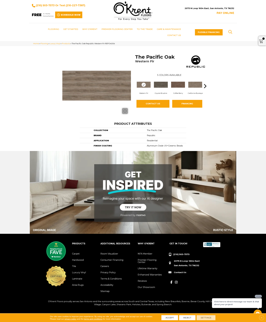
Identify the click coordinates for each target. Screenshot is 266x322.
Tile (74, 266)
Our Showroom (146, 287)
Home (36, 44)
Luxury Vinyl (55, 44)
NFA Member (145, 253)
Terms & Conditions (111, 278)
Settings (206, 317)
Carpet (76, 253)
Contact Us (153, 103)
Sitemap (105, 291)
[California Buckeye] (195, 84)
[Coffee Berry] (178, 84)
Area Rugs (78, 285)
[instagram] (176, 282)
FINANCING (187, 103)
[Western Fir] (143, 84)
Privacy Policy (108, 272)
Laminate (77, 278)
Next (205, 82)
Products (66, 44)
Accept (170, 317)
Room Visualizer (109, 253)
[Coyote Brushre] (160, 84)
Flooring (44, 44)
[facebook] (171, 282)
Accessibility (106, 285)
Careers (104, 266)
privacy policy (70, 319)
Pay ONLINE (225, 13)
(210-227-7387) (75, 5)
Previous (134, 82)
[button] (209, 32)
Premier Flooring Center (147, 261)
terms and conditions (93, 319)
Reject (187, 317)
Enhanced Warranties (150, 274)
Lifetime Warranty (147, 268)
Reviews (142, 281)
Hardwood (78, 260)
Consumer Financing (111, 260)
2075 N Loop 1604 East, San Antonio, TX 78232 (209, 8)
